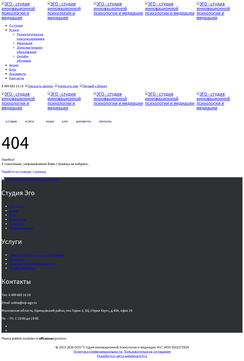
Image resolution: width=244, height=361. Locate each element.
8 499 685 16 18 (17, 113)
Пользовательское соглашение (147, 351)
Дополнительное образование (29, 49)
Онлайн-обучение (24, 58)
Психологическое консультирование (30, 36)
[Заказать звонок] (39, 86)
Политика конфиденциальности (97, 351)
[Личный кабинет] (93, 86)
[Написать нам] (66, 86)
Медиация (24, 43)
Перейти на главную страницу (24, 171)
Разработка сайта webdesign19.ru (122, 356)
